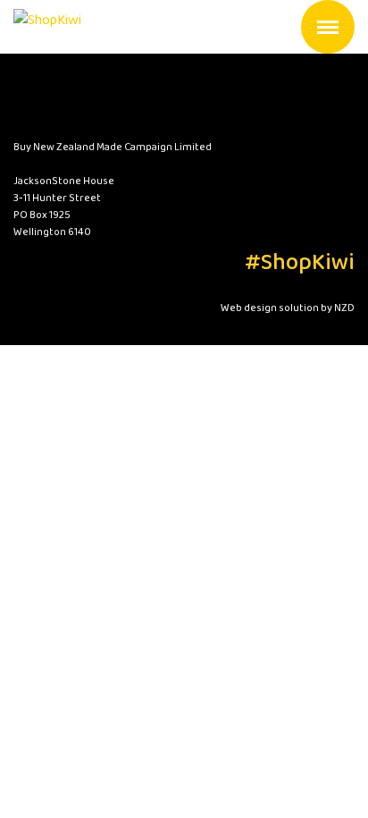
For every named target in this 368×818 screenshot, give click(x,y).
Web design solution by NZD (288, 307)
